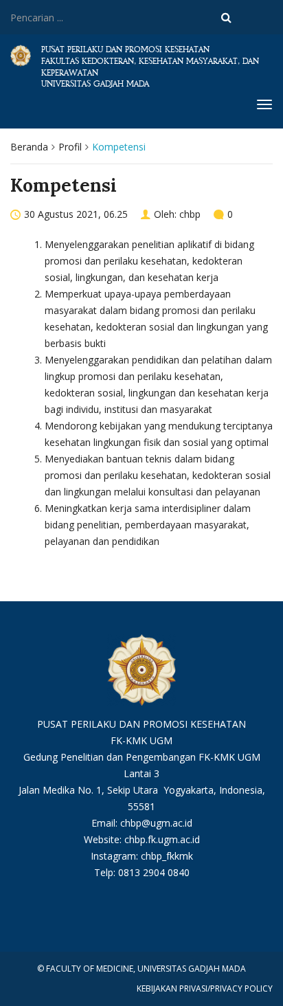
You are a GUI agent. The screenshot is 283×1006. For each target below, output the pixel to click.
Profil (70, 146)
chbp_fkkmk (167, 855)
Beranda (29, 146)
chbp (190, 214)
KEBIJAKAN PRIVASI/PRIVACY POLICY (205, 988)
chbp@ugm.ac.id (156, 822)
